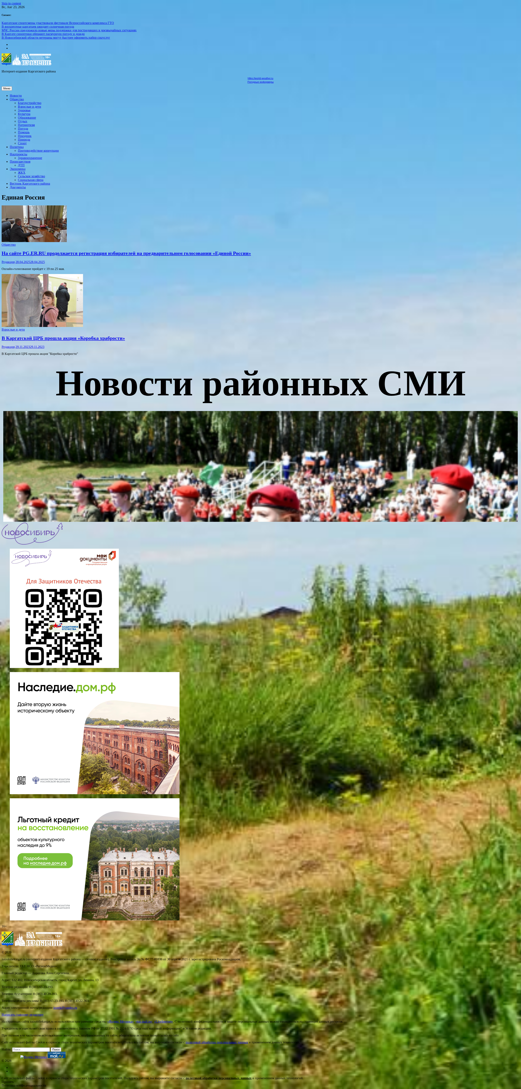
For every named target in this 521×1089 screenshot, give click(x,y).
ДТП (21, 165)
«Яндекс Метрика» (120, 1021)
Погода (23, 128)
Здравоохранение (30, 158)
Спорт (22, 143)
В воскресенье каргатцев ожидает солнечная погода (38, 26)
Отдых (22, 121)
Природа (24, 139)
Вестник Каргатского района (30, 183)
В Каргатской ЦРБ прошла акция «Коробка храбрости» (63, 338)
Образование (27, 117)
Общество (17, 99)
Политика (17, 147)
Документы (18, 187)
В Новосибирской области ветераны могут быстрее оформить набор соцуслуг (56, 37)
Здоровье (24, 110)
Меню (6, 88)
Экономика (17, 169)
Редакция (8, 262)
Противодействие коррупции (38, 150)
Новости (16, 95)
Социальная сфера (30, 180)
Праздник (25, 136)
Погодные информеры (260, 82)
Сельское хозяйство (31, 176)
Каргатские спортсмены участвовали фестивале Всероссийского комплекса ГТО (58, 23)
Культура (24, 114)
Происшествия (20, 161)
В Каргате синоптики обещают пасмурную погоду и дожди (43, 34)
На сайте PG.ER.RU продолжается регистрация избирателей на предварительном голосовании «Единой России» (126, 253)
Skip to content (11, 3)
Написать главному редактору (23, 1014)
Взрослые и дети (29, 106)
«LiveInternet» (163, 1021)
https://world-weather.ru (260, 78)
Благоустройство (29, 103)
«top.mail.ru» (143, 1021)
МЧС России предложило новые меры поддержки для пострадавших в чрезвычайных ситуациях (69, 30)
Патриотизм (26, 125)
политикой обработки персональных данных (217, 1042)
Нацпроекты (18, 154)
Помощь (24, 132)
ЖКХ (21, 172)
